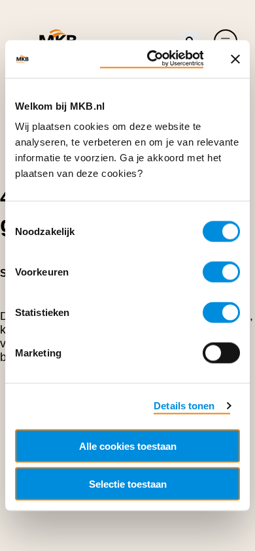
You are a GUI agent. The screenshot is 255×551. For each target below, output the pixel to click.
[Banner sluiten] (235, 58)
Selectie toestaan (128, 484)
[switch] (221, 272)
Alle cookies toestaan (128, 445)
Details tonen (184, 405)
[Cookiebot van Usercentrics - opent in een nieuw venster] (151, 59)
